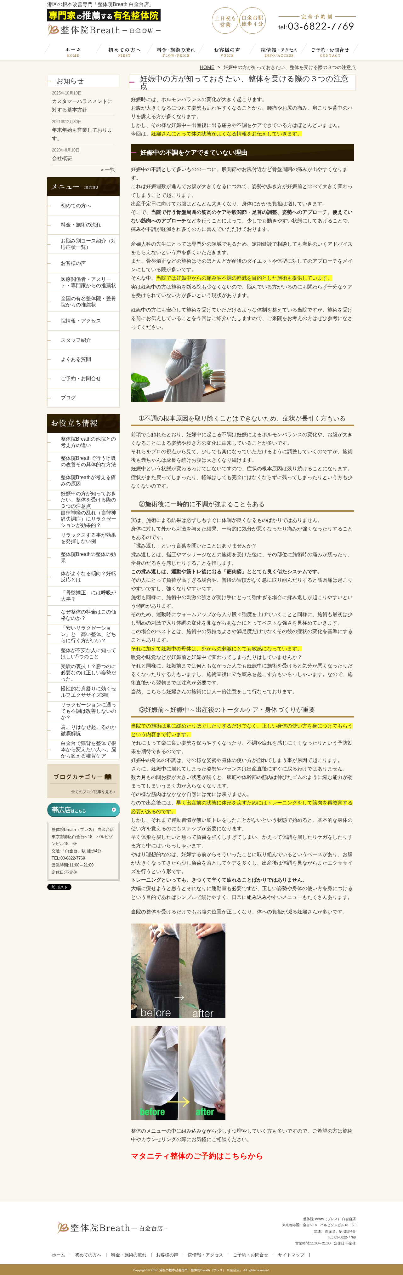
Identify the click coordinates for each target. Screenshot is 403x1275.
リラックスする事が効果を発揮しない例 (88, 538)
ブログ (68, 397)
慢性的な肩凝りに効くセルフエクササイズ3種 (88, 692)
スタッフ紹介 (76, 340)
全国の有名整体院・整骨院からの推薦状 (88, 301)
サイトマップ (291, 1255)
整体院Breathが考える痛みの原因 (88, 480)
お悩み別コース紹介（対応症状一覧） (88, 244)
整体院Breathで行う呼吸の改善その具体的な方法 (88, 461)
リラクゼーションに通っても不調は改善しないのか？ (88, 711)
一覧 (110, 170)
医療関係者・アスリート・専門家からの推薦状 (88, 282)
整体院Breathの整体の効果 (88, 557)
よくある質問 (76, 359)
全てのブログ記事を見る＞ (93, 792)
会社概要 (62, 158)
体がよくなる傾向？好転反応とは (88, 576)
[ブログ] (83, 783)
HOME (207, 67)
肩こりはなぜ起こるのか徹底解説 (88, 730)
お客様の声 (227, 52)
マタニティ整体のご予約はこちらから (197, 1156)
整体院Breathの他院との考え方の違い (88, 442)
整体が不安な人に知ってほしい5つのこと (88, 653)
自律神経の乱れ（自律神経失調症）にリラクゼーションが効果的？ (88, 519)
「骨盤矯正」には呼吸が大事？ (88, 596)
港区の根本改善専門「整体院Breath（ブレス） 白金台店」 (200, 1270)
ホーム (73, 52)
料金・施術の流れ (176, 52)
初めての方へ (124, 52)
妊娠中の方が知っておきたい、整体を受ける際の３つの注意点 (88, 500)
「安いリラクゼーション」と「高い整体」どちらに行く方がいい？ (88, 634)
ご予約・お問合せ (330, 52)
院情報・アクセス (278, 52)
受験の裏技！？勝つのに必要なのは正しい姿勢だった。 (88, 673)
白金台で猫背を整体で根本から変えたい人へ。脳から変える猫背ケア (88, 749)
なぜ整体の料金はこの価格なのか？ (88, 615)
